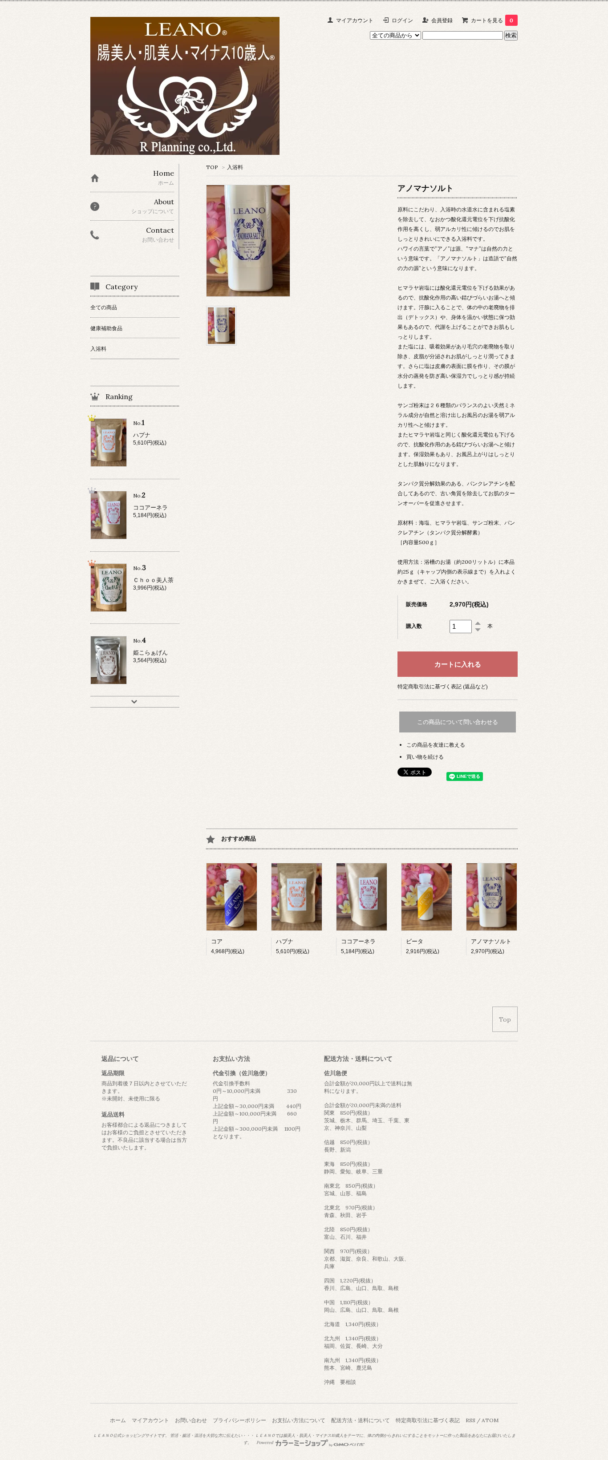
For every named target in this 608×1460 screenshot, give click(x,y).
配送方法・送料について (360, 1420)
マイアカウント (354, 20)
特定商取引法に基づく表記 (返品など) (442, 686)
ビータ (414, 941)
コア (217, 941)
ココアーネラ (358, 941)
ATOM (490, 1420)
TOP (212, 167)
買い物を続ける (425, 756)
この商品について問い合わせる (457, 722)
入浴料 (235, 167)
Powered (265, 1442)
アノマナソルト (491, 941)
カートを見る (492, 20)
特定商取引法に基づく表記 (428, 1420)
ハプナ (284, 941)
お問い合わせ (191, 1420)
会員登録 (442, 20)
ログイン (402, 20)
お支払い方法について (298, 1420)
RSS (470, 1420)
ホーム (118, 1420)
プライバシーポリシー (239, 1420)
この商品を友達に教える (435, 744)
